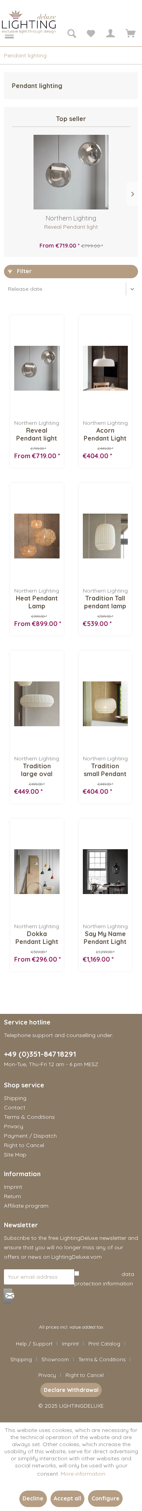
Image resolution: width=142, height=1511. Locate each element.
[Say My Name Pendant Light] (105, 872)
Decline (32, 1498)
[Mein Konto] (110, 34)
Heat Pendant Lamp (37, 602)
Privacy (13, 1126)
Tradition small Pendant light (105, 770)
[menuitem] (4, 34)
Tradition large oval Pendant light (36, 770)
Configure (106, 1498)
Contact (14, 1107)
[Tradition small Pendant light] (105, 704)
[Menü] (4, 34)
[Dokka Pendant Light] (36, 872)
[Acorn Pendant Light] (105, 368)
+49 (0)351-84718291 (40, 1054)
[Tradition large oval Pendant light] (36, 704)
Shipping (15, 1098)
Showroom (55, 1359)
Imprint (13, 1186)
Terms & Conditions (29, 1116)
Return (12, 1196)
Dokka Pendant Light (36, 938)
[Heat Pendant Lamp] (36, 536)
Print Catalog (104, 1343)
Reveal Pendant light (71, 226)
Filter (23, 271)
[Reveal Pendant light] (71, 172)
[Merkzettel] (91, 34)
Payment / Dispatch (30, 1135)
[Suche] (71, 34)
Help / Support (34, 1343)
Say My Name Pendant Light (105, 938)
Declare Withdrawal (71, 1389)
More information (83, 1473)
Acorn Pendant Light (105, 434)
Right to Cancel (24, 1145)
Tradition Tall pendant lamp (105, 602)
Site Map (15, 1154)
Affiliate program (26, 1205)
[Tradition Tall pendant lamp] (105, 536)
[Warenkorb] (129, 34)
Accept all (67, 1498)
